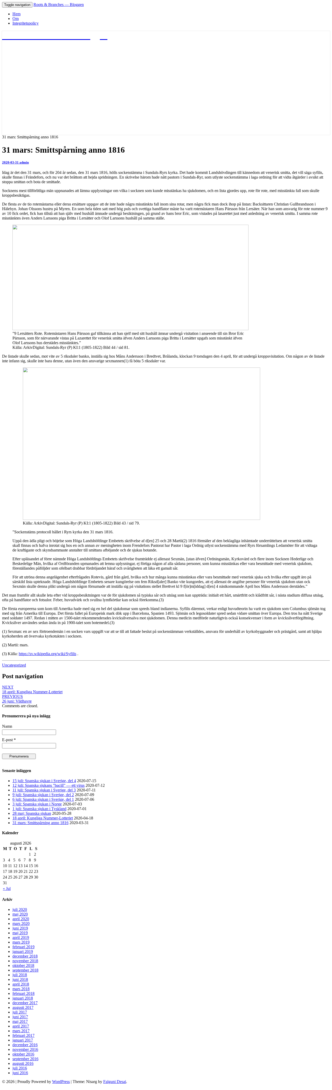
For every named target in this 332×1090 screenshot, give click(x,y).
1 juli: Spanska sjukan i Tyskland (39, 808)
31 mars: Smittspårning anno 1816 (40, 822)
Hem (16, 14)
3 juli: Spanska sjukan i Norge (37, 804)
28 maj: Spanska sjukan (31, 813)
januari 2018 (22, 998)
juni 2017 (20, 1017)
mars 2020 (21, 923)
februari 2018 (23, 993)
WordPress (61, 1081)
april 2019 (20, 937)
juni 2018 (20, 979)
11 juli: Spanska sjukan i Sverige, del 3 (44, 790)
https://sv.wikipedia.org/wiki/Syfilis (47, 654)
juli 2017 (19, 1012)
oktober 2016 (23, 1054)
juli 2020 (19, 909)
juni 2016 (20, 1073)
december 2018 (25, 956)
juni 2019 (20, 928)
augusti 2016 (22, 1063)
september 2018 (25, 970)
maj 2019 (20, 933)
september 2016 (25, 1059)
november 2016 (25, 1049)
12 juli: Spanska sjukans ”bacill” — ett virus (48, 785)
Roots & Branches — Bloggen (58, 4)
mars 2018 (21, 989)
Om (15, 18)
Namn (7, 726)
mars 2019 (21, 942)
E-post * (9, 740)
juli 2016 (19, 1068)
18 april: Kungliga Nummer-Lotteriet (32, 689)
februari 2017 (23, 1035)
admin (24, 162)
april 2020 (20, 919)
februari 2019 (23, 947)
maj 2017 (20, 1021)
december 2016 (25, 1045)
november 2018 (25, 961)
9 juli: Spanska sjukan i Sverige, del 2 (43, 794)
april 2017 (20, 1026)
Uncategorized (14, 665)
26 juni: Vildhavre (17, 698)
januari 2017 (22, 1040)
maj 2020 (20, 914)
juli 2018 (19, 975)
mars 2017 (21, 1031)
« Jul (7, 888)
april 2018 (20, 984)
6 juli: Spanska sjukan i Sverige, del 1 (43, 799)
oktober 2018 (23, 965)
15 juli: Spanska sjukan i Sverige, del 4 (44, 780)
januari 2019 (22, 951)
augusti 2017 (22, 1007)
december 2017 (25, 1003)
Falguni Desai (114, 1081)
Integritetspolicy (25, 23)
